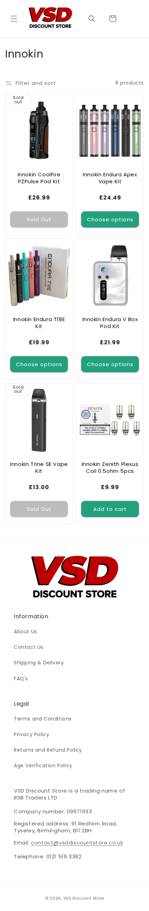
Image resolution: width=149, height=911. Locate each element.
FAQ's (21, 678)
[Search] (91, 18)
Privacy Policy (31, 734)
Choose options (110, 219)
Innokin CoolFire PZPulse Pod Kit (39, 178)
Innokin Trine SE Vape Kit (39, 467)
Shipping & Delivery (39, 662)
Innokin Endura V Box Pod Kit (110, 322)
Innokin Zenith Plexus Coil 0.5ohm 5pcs (110, 467)
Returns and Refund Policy (48, 749)
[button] (13, 18)
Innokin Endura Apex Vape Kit (110, 178)
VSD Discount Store (83, 898)
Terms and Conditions (43, 718)
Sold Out (39, 219)
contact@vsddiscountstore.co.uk (77, 842)
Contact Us (28, 647)
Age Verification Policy (43, 765)
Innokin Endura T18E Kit (39, 322)
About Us (25, 631)
